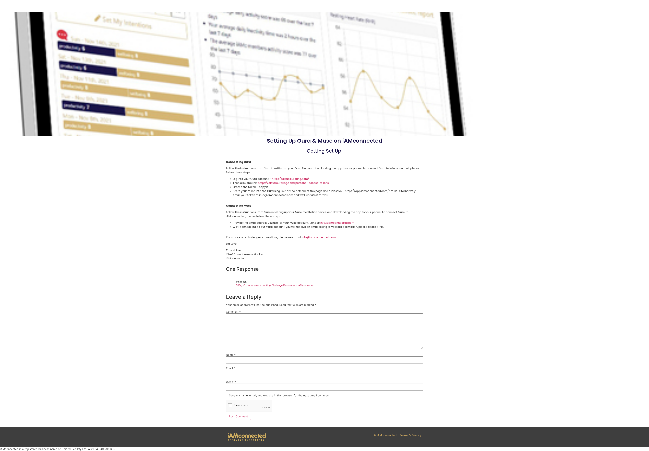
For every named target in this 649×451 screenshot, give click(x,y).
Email (230, 368)
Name (231, 354)
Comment (233, 311)
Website (231, 382)
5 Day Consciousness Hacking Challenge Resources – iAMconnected (275, 285)
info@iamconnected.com (319, 237)
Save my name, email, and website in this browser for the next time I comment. (279, 395)
